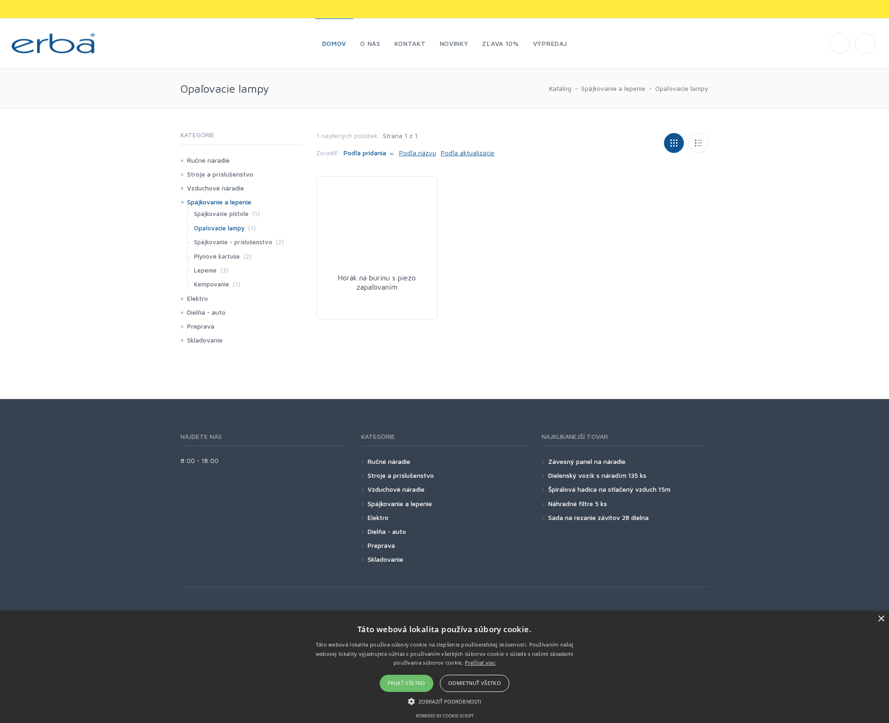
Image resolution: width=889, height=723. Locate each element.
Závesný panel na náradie (587, 461)
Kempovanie (211, 284)
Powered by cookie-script (445, 716)
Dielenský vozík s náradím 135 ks (597, 475)
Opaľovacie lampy (681, 88)
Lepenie (205, 270)
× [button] (880, 618)
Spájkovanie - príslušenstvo (233, 242)
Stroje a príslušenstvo (220, 174)
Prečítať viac (480, 662)
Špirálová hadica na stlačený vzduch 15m (609, 489)
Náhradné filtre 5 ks (577, 503)
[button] (444, 701)
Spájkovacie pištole (221, 213)
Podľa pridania (365, 153)
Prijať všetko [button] (407, 682)
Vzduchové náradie (215, 188)
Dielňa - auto (206, 312)
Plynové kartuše (217, 256)
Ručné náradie (208, 160)
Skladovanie (205, 340)
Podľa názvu (417, 153)
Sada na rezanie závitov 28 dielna (598, 517)
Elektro (197, 298)
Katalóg (560, 88)
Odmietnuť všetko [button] (474, 682)
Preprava (200, 326)
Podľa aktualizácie (468, 153)
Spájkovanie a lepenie (613, 88)
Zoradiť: (327, 153)
